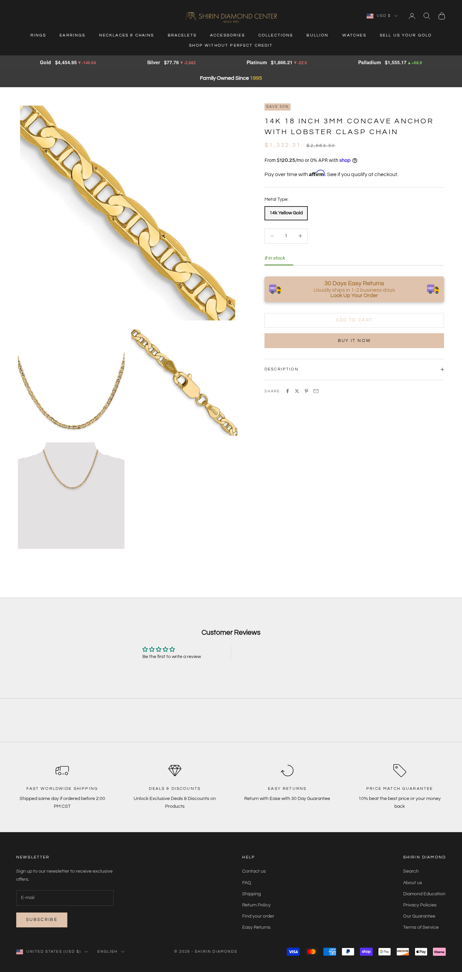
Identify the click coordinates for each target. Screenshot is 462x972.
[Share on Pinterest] (306, 391)
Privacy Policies (420, 905)
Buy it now (354, 340)
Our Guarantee (419, 916)
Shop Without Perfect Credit (231, 45)
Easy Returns (256, 927)
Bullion (317, 35)
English (107, 951)
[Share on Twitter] (297, 391)
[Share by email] (316, 391)
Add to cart (354, 320)
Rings (38, 35)
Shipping (251, 894)
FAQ (246, 882)
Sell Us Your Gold (406, 35)
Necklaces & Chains (126, 35)
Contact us (254, 871)
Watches (354, 35)
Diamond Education (424, 894)
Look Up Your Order (354, 295)
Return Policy (256, 905)
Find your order (258, 916)
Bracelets (182, 35)
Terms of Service (421, 927)
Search (411, 871)
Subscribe (41, 919)
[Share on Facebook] (287, 391)
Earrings (72, 35)
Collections (275, 35)
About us (412, 882)
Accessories (227, 35)
